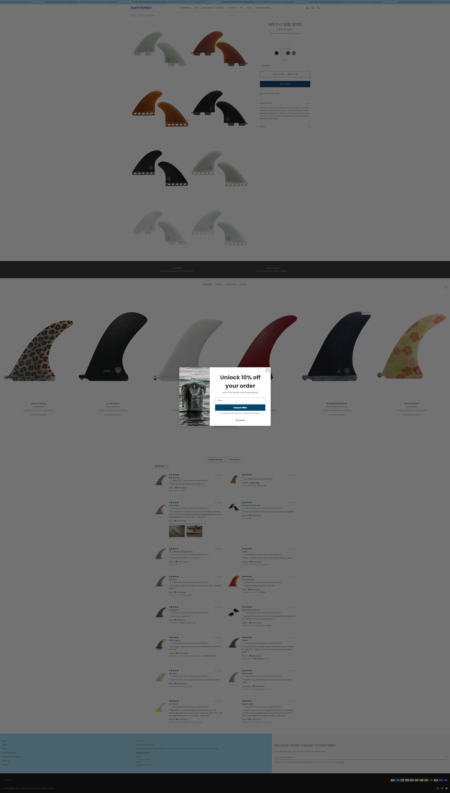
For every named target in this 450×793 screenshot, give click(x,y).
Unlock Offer (240, 407)
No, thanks (240, 420)
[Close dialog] (268, 370)
